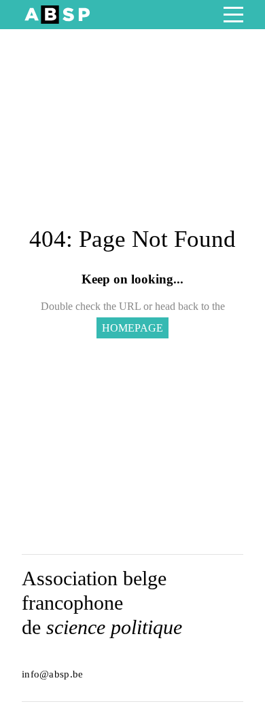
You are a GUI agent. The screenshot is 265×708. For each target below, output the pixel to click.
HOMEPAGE (132, 328)
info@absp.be (53, 674)
